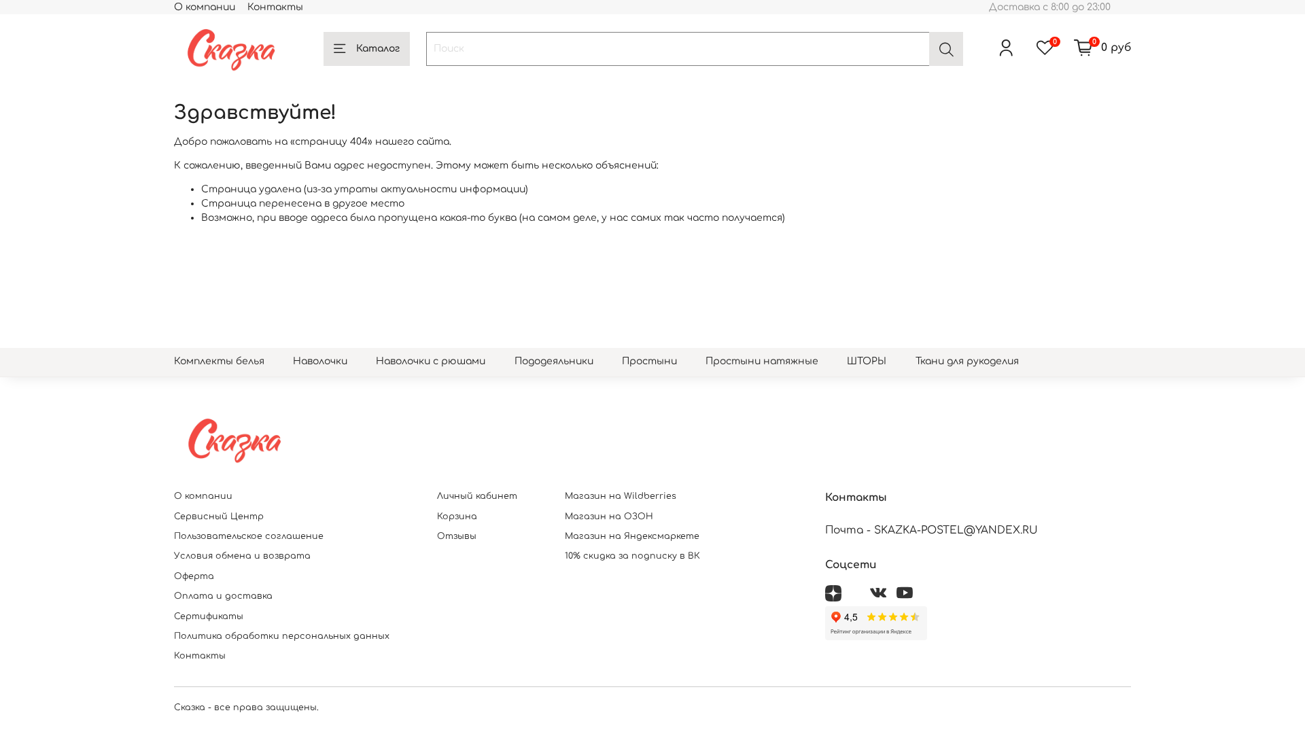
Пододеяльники (554, 361)
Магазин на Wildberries (620, 496)
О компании (204, 7)
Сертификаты (208, 616)
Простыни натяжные (762, 361)
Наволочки (320, 361)
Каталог (378, 48)
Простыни (649, 361)
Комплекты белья (219, 361)
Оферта (194, 576)
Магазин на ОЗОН (609, 516)
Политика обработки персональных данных (281, 636)
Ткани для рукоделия (967, 361)
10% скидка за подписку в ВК (632, 556)
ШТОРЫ (866, 361)
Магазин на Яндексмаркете (632, 536)
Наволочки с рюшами (430, 361)
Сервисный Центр (219, 516)
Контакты (275, 7)
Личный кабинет (477, 496)
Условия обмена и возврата (242, 556)
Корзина (457, 516)
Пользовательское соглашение (249, 536)
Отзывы (456, 536)
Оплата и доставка (223, 596)
